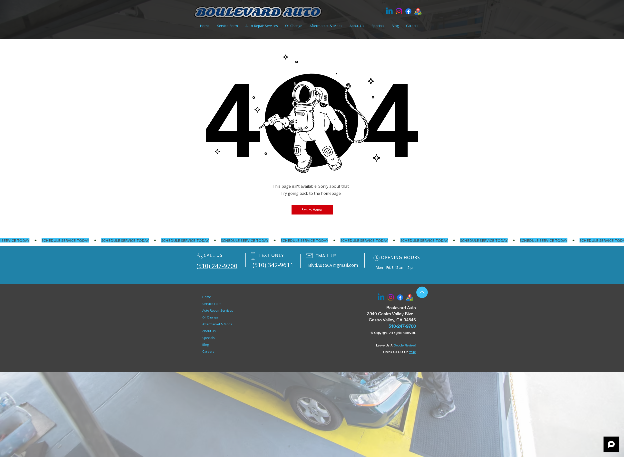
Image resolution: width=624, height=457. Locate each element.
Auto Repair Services (217, 310)
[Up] (422, 292)
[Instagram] (399, 11)
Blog (205, 344)
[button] (326, 26)
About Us (209, 331)
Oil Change (210, 317)
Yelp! (412, 352)
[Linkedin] (389, 11)
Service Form (211, 303)
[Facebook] (408, 11)
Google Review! (405, 345)
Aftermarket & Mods (217, 324)
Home (206, 297)
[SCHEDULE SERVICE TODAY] (312, 240)
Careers (208, 351)
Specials (208, 338)
